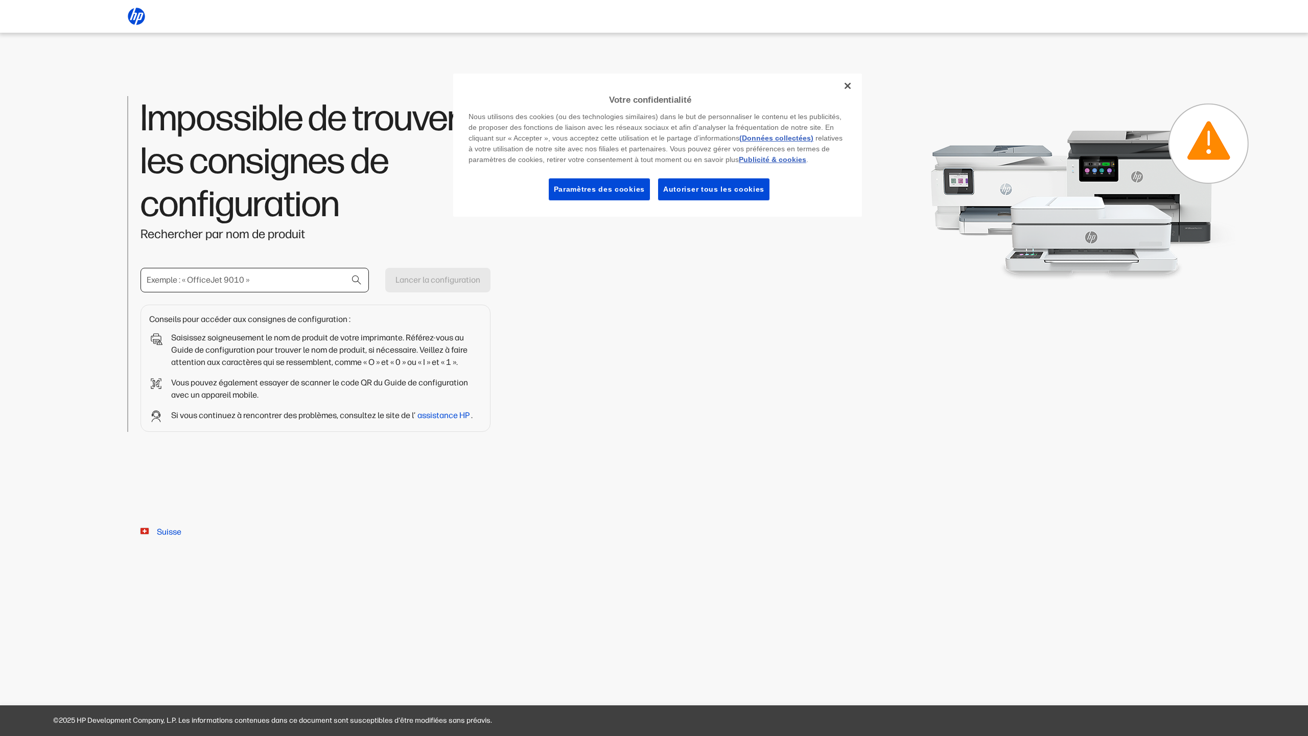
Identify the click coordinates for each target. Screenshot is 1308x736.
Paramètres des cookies (599, 189)
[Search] (356, 280)
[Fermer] (847, 86)
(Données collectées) (776, 138)
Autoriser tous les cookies (713, 189)
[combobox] (255, 280)
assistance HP (444, 415)
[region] (657, 145)
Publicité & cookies (772, 159)
